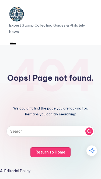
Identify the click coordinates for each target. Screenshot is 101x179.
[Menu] (12, 43)
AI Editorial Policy (15, 170)
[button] (89, 131)
